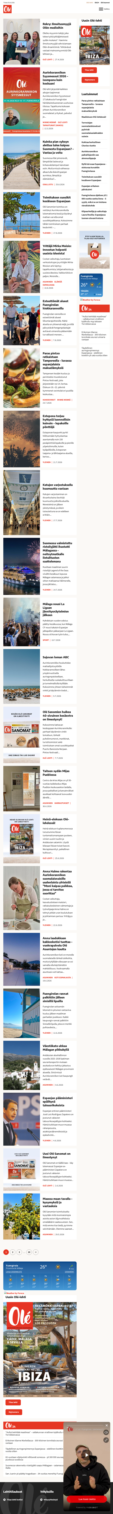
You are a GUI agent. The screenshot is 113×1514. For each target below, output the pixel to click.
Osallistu (48, 184)
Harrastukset (61, 803)
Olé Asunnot (105, 2)
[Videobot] (86, 1466)
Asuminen (48, 281)
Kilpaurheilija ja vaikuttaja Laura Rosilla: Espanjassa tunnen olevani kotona (94, 215)
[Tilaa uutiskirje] (94, 250)
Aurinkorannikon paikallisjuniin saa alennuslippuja (90, 155)
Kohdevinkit (49, 399)
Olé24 (97, 2)
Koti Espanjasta (62, 977)
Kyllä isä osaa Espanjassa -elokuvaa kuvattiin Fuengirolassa (94, 167)
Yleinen (47, 232)
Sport (46, 640)
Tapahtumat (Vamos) (53, 125)
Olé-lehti (89, 2)
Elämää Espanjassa (52, 283)
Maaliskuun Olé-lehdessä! (94, 116)
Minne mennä (49, 122)
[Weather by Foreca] (14, 1293)
